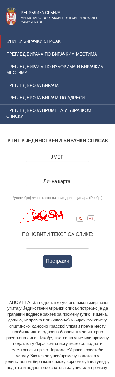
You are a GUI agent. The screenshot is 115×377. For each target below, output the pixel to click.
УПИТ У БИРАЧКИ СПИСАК (34, 41)
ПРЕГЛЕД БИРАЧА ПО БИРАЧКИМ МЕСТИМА (51, 54)
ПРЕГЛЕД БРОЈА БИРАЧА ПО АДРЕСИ (45, 97)
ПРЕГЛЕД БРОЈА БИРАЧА (32, 85)
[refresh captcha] (80, 218)
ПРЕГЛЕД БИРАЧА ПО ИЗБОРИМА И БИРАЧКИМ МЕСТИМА (55, 69)
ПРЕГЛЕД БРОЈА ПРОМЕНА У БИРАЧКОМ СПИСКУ (48, 113)
